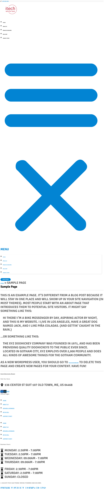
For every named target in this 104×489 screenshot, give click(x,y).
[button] (51, 146)
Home (4, 22)
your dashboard (74, 362)
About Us (5, 26)
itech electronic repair (7, 374)
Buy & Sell (5, 34)
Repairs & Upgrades (7, 30)
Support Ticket (6, 38)
